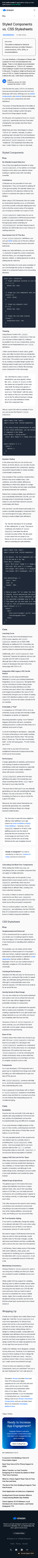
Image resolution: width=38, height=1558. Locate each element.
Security (25, 1544)
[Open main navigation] (34, 10)
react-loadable (18, 823)
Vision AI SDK (15, 4)
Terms (12, 1544)
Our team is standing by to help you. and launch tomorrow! (17, 854)
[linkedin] (22, 1550)
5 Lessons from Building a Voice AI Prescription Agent (15, 1459)
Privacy (18, 1544)
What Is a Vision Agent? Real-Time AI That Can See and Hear (18, 1480)
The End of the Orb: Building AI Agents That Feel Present (19, 1486)
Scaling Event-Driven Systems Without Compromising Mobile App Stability (17, 1496)
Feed (27, 1378)
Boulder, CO (16, 1526)
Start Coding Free (19, 1444)
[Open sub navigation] (34, 16)
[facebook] (16, 1550)
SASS (10, 241)
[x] (11, 1550)
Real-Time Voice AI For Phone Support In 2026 (17, 1465)
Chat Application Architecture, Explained (18, 1491)
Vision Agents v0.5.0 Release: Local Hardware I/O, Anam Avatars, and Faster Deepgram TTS (18, 1504)
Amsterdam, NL (29, 1526)
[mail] (27, 1550)
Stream (15, 1378)
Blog (3, 16)
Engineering (8, 35)
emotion (18, 96)
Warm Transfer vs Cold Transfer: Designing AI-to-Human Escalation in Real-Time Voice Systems (18, 1472)
